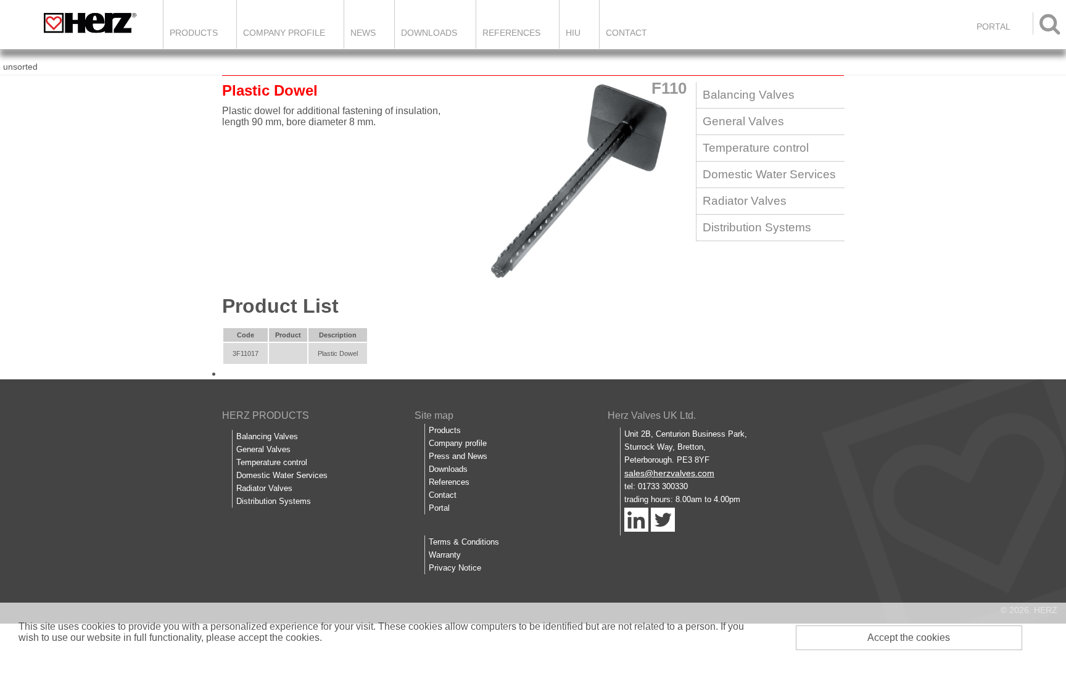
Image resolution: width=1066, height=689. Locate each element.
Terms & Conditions (464, 542)
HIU (573, 33)
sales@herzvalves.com (669, 473)
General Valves (743, 121)
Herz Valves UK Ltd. (652, 415)
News (363, 33)
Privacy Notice (455, 567)
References (511, 33)
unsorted (20, 67)
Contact (626, 33)
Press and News (458, 456)
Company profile (458, 443)
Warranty (445, 554)
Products (194, 33)
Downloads (429, 33)
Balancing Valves (749, 94)
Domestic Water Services (769, 174)
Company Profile (284, 33)
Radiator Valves (745, 200)
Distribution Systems (757, 227)
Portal (439, 508)
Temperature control (756, 147)
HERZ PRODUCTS (265, 415)
